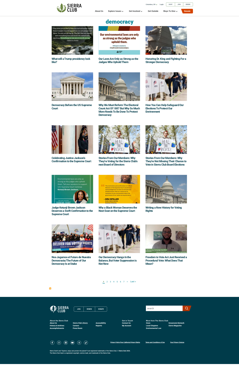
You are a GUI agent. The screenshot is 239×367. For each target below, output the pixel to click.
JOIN (78, 309)
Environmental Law (153, 328)
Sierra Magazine (175, 325)
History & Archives (57, 325)
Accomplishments (57, 328)
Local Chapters (152, 325)
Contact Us (126, 323)
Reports (99, 325)
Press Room (77, 328)
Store (148, 323)
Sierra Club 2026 (124, 351)
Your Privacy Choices (177, 342)
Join (179, 4)
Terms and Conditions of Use (155, 342)
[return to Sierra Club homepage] (59, 309)
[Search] (186, 308)
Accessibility (101, 323)
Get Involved (134, 11)
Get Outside (153, 11)
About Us (99, 11)
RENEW (89, 309)
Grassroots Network (176, 323)
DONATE (101, 309)
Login (162, 4)
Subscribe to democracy (50, 288)
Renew (188, 4)
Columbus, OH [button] (150, 4)
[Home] (69, 8)
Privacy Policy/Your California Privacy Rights (125, 342)
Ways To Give (169, 11)
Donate (187, 11)
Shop (170, 4)
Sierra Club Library (80, 323)
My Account (126, 325)
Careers (76, 325)
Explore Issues (114, 11)
